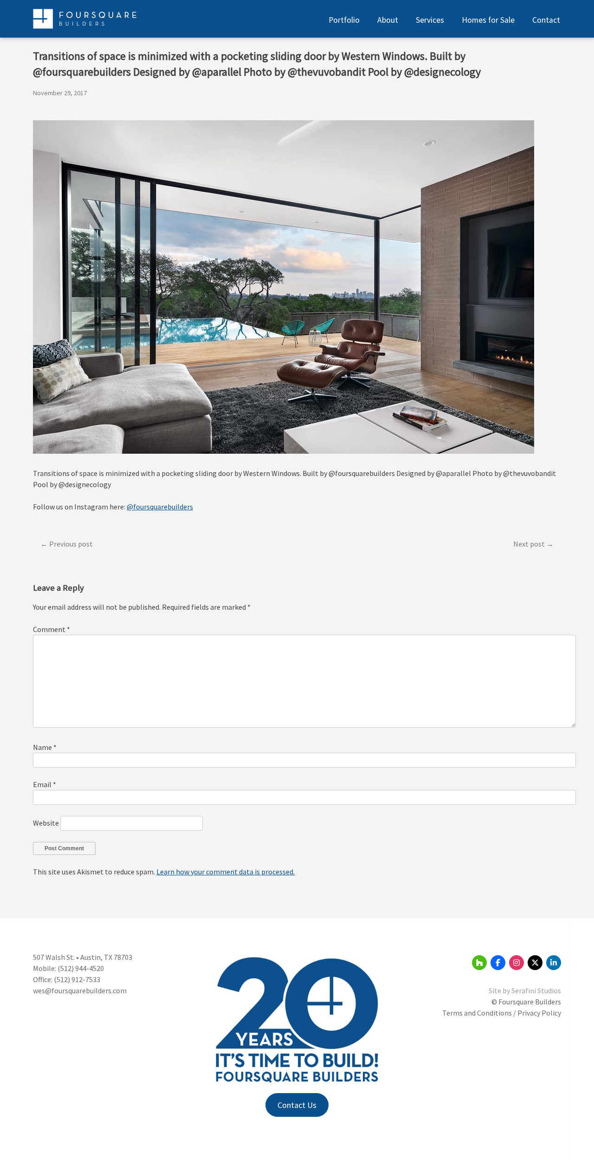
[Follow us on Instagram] (516, 962)
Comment (51, 629)
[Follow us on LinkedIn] (553, 962)
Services (430, 20)
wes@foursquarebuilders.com (80, 990)
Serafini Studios (536, 990)
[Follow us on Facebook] (498, 962)
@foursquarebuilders (160, 506)
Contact (546, 20)
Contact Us (297, 1105)
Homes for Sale (488, 20)
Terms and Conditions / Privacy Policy (501, 1012)
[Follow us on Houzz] (479, 962)
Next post (529, 543)
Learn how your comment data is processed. (225, 871)
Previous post (71, 543)
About (387, 20)
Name (45, 747)
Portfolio (344, 20)
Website (46, 823)
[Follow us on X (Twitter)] (535, 962)
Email (44, 784)
